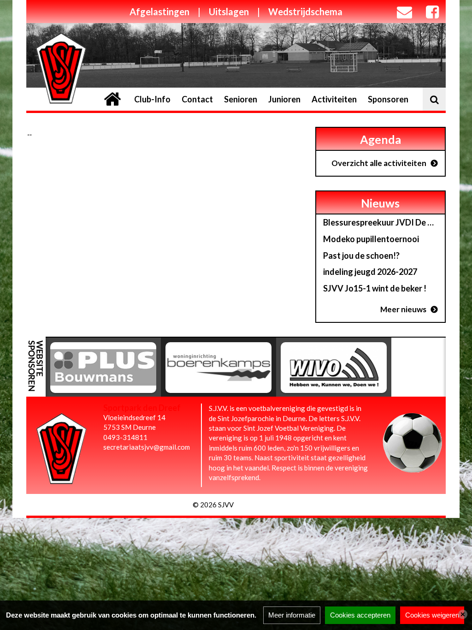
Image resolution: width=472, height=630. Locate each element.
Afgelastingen (159, 11)
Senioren (240, 99)
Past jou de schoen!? (361, 255)
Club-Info (152, 99)
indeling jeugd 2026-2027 (370, 272)
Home (112, 99)
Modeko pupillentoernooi (371, 239)
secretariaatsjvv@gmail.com (146, 447)
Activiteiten (334, 99)
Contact (197, 99)
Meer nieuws (403, 309)
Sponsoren (388, 99)
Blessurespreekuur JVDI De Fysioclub (384, 222)
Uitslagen (229, 11)
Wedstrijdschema (305, 11)
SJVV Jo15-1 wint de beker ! (374, 288)
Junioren (284, 99)
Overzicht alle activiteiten (378, 163)
